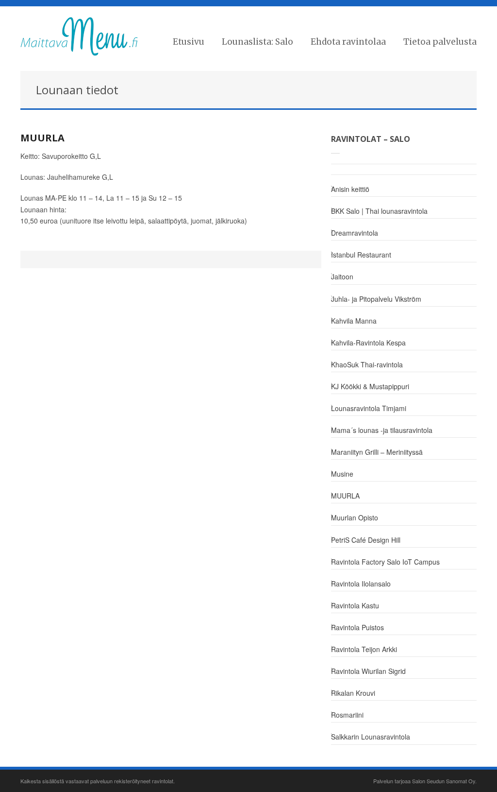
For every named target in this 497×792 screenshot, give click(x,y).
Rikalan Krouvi (353, 693)
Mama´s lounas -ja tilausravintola (381, 430)
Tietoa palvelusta (440, 41)
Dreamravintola (354, 233)
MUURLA (42, 137)
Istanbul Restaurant (361, 254)
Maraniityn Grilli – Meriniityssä (377, 452)
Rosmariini (347, 715)
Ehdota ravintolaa (348, 41)
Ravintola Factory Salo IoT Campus (385, 562)
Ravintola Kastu (355, 605)
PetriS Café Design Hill (365, 540)
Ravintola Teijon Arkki (364, 649)
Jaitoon (342, 276)
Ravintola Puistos (357, 627)
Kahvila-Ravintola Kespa (368, 342)
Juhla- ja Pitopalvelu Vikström (376, 299)
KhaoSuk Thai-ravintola (367, 364)
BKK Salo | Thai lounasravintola (379, 211)
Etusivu (188, 41)
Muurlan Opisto (354, 517)
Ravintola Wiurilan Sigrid (368, 671)
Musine (342, 474)
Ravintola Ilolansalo (361, 583)
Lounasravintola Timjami (368, 408)
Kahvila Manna (354, 321)
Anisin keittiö (350, 189)
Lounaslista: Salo (257, 41)
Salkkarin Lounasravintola (370, 736)
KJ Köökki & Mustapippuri (370, 386)
